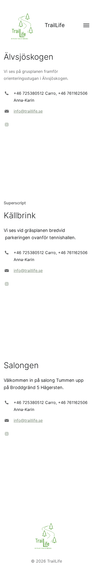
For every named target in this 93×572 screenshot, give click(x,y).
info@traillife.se (28, 111)
